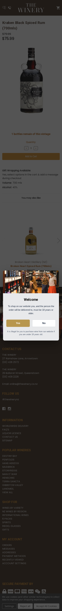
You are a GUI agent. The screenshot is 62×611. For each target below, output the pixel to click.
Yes (18, 323)
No (44, 323)
